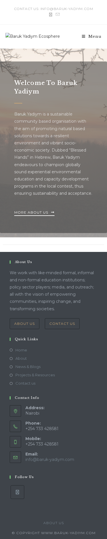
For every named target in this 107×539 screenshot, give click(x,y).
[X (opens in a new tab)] (50, 14)
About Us (24, 323)
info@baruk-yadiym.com (49, 459)
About (21, 358)
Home (21, 350)
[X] (17, 492)
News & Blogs (28, 366)
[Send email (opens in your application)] (57, 14)
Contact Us (62, 323)
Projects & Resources (35, 375)
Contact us (25, 383)
